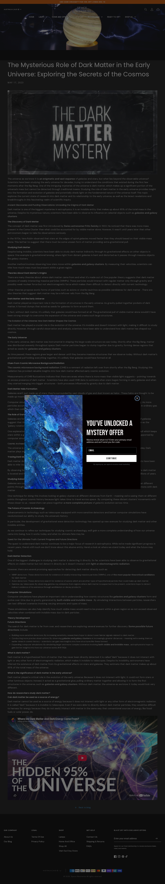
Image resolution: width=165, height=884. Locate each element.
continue (111, 458)
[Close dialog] (137, 398)
